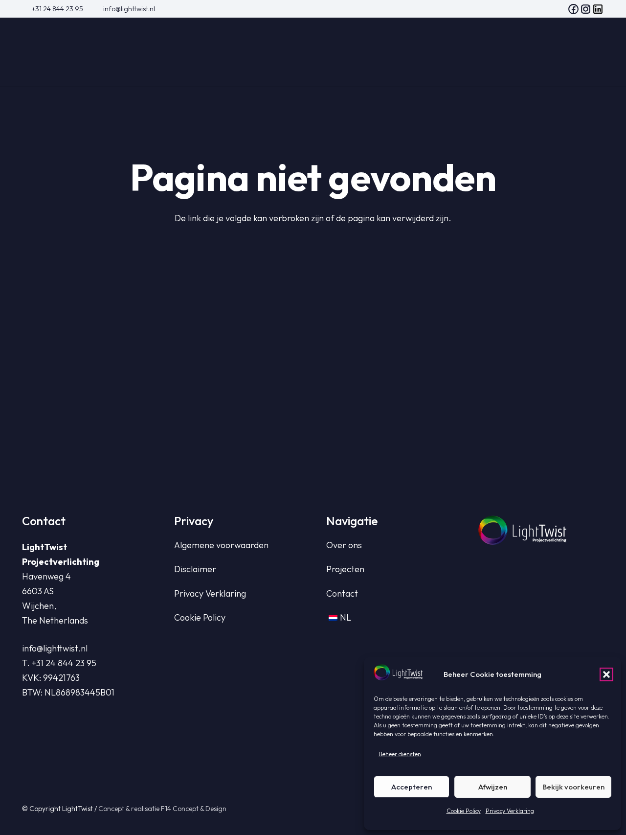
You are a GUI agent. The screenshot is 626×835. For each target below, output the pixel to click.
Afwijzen (492, 786)
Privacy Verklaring (510, 810)
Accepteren (411, 786)
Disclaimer (195, 569)
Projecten (345, 569)
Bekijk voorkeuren (573, 786)
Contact (342, 593)
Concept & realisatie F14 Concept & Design (162, 808)
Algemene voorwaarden (221, 545)
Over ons (344, 545)
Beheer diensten (400, 754)
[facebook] (573, 9)
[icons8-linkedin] (598, 9)
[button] (606, 674)
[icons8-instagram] (586, 9)
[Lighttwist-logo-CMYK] (81, 51)
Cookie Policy (464, 810)
